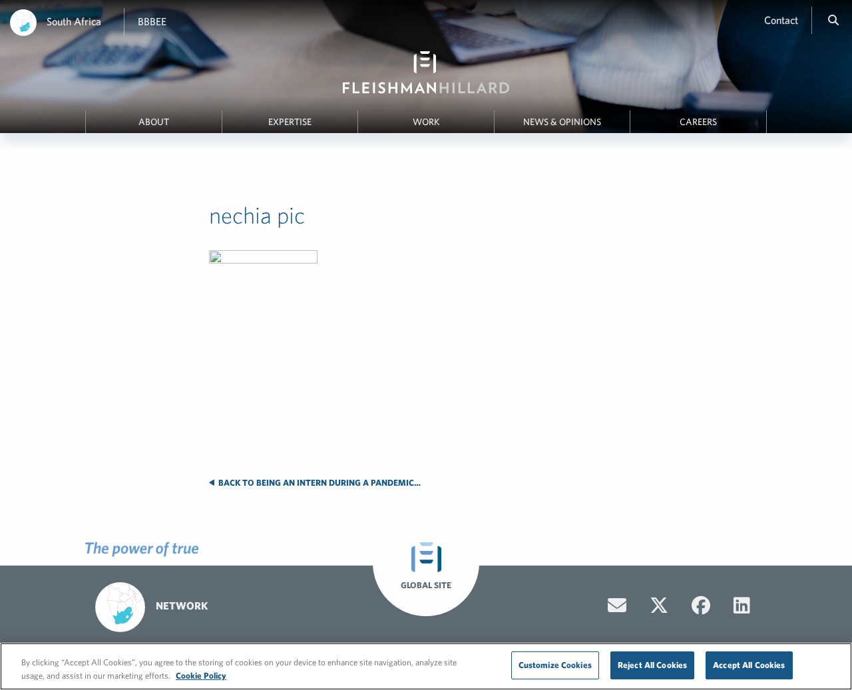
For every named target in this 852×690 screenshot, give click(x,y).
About (153, 121)
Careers (698, 121)
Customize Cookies (555, 665)
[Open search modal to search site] (833, 20)
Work (426, 121)
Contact (781, 20)
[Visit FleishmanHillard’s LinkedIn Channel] (742, 605)
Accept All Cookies (749, 665)
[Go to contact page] (617, 605)
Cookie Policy (201, 676)
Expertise (290, 121)
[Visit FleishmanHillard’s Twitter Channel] (659, 605)
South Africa (74, 21)
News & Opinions (562, 121)
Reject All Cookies (652, 665)
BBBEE (152, 21)
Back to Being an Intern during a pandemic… (318, 483)
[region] (426, 666)
